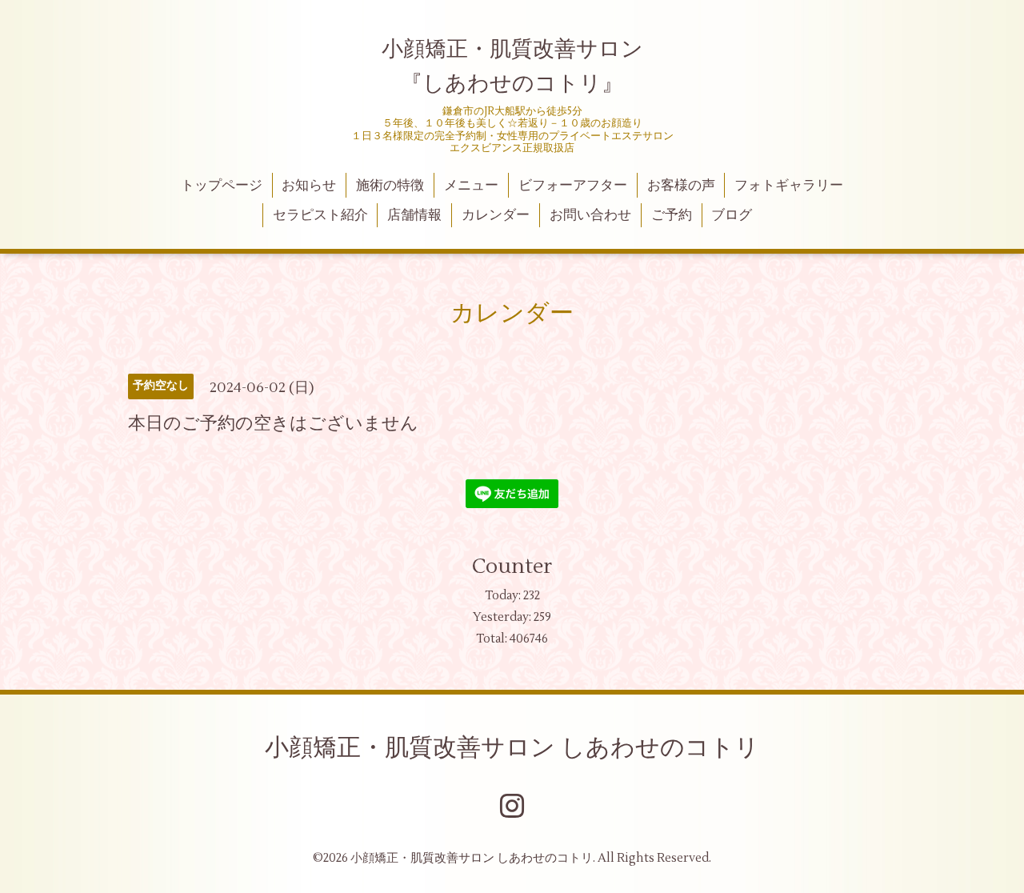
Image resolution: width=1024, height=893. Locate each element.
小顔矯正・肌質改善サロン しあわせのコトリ (512, 747)
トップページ (221, 185)
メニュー (471, 185)
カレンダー (496, 215)
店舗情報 (414, 215)
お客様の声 (681, 185)
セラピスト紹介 (320, 215)
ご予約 (671, 215)
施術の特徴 (390, 185)
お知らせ (309, 185)
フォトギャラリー (788, 185)
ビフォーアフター (572, 185)
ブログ (731, 215)
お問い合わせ (590, 215)
